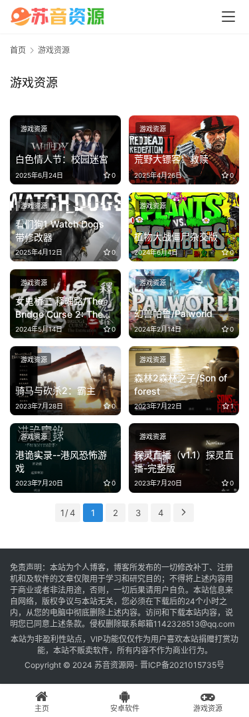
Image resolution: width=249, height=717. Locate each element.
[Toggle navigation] (228, 17)
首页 (18, 50)
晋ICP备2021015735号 (182, 665)
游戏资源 (34, 129)
